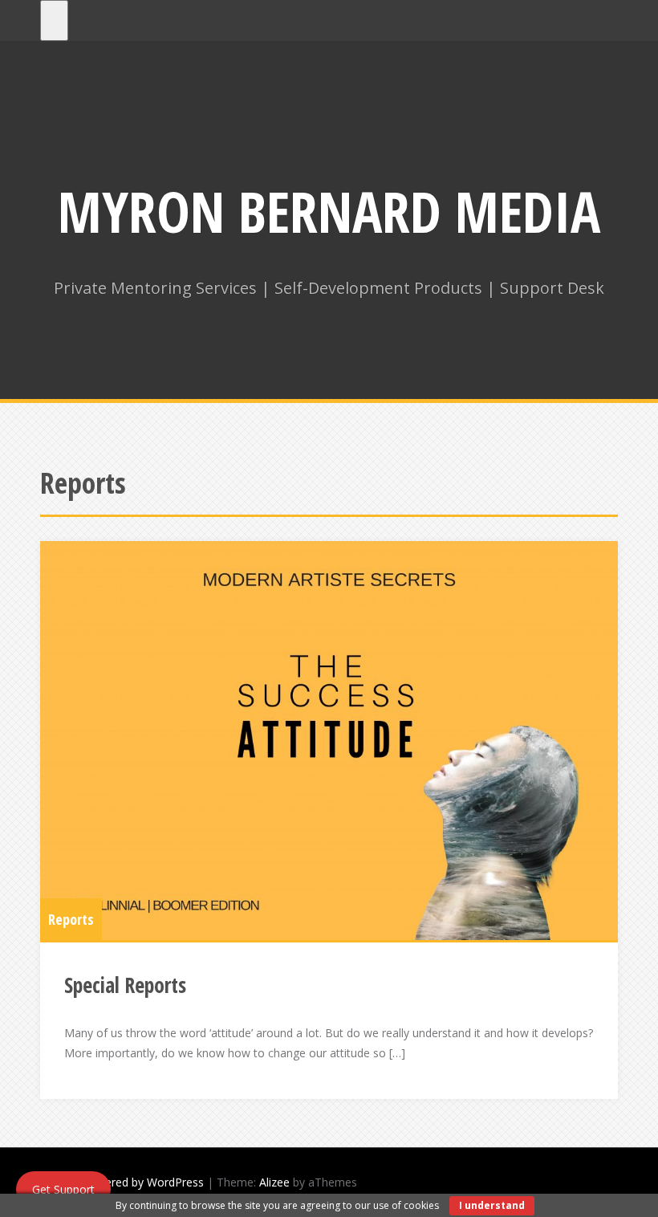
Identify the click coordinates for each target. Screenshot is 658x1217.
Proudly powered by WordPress (122, 1182)
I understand (492, 1205)
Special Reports (125, 985)
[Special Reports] (329, 741)
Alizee (274, 1182)
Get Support (63, 1189)
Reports (71, 919)
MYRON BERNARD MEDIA (329, 211)
